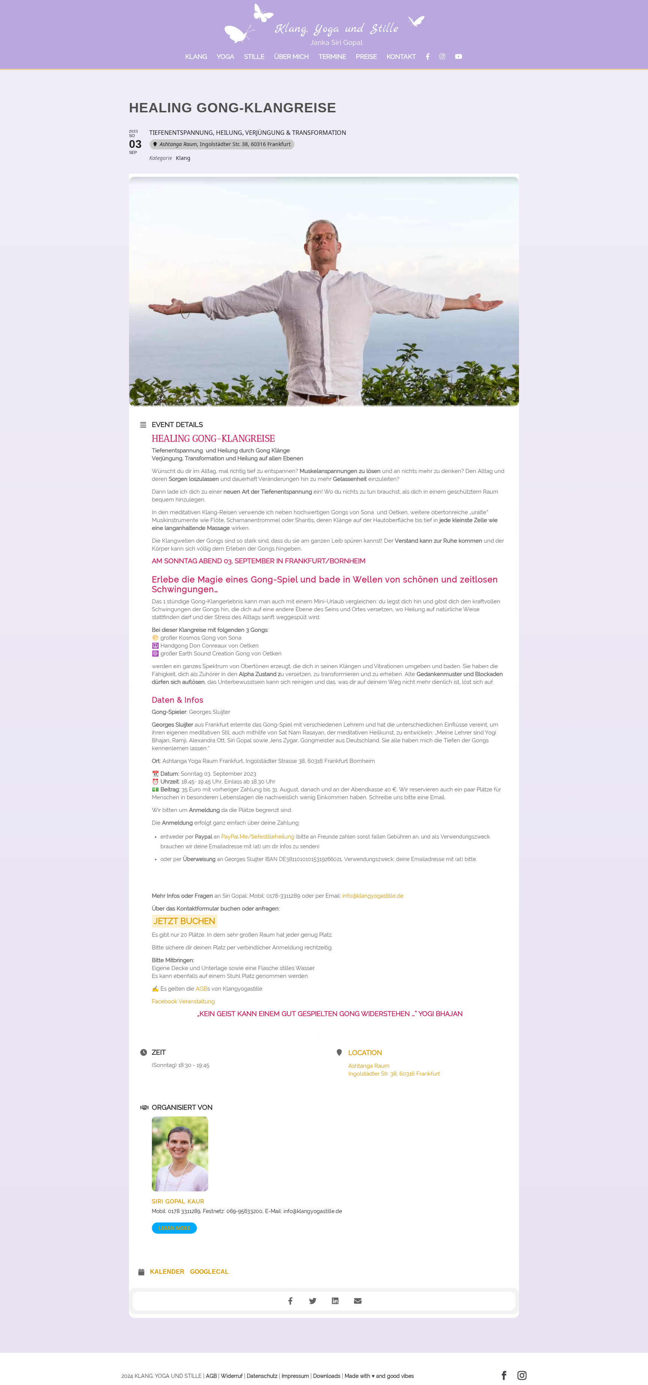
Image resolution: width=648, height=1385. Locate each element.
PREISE (366, 57)
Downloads (326, 1376)
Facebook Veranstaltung (183, 1001)
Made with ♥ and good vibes (379, 1376)
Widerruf (232, 1376)
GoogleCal (209, 1272)
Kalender (167, 1272)
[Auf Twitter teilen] (312, 1301)
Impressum (295, 1376)
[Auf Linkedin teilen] (335, 1301)
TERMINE (332, 57)
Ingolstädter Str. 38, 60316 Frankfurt (394, 1073)
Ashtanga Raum (369, 1066)
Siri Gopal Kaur (178, 1201)
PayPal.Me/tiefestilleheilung (257, 836)
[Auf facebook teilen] (290, 1301)
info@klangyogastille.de (373, 895)
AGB (201, 988)
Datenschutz (262, 1376)
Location (365, 1053)
